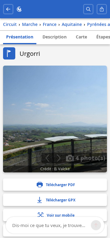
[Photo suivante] (58, 158)
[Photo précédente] (47, 158)
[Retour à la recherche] (8, 9)
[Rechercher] (88, 9)
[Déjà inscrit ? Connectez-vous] (102, 9)
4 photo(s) (89, 157)
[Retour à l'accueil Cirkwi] (19, 9)
